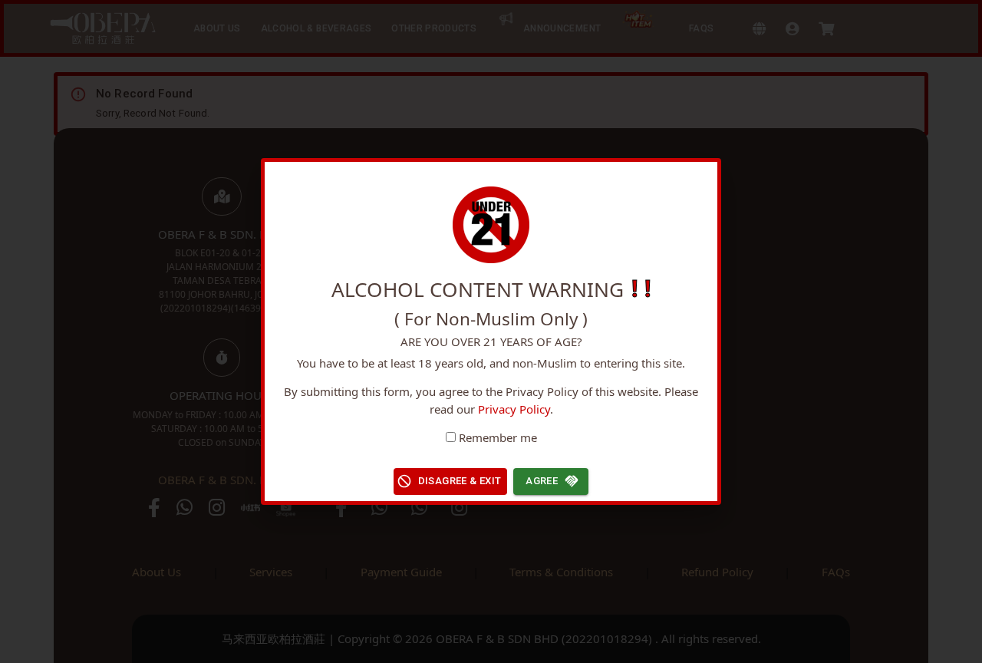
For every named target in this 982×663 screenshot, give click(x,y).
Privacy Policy (514, 409)
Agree (542, 481)
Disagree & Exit (460, 481)
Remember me (498, 437)
